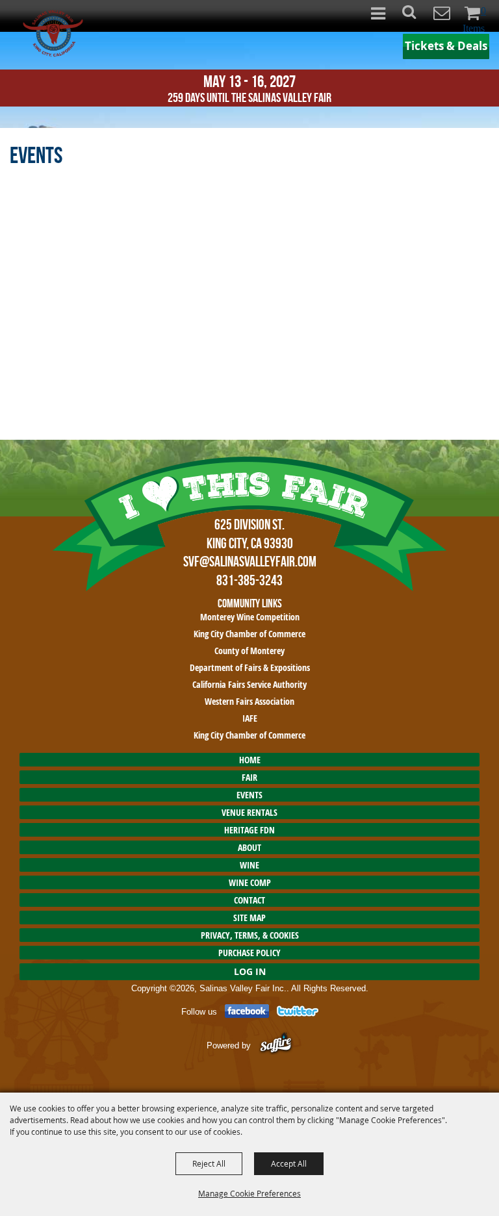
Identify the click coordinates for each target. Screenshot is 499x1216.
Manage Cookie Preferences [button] (249, 1193)
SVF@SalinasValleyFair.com (249, 561)
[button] (416, 16)
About (249, 847)
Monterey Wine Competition (250, 617)
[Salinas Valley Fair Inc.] (53, 33)
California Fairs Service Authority (249, 684)
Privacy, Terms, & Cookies (250, 935)
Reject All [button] (208, 1163)
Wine (249, 865)
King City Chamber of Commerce (249, 633)
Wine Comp (250, 882)
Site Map (249, 917)
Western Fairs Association (249, 701)
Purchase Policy (249, 952)
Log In (250, 971)
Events (249, 795)
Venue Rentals (249, 812)
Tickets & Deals (446, 45)
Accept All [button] (289, 1163)
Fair (249, 777)
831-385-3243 (249, 580)
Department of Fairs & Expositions (250, 667)
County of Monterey (249, 650)
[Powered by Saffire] (276, 1045)
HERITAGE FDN (249, 830)
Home (250, 760)
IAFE (249, 718)
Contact (249, 900)
